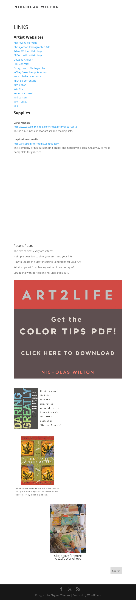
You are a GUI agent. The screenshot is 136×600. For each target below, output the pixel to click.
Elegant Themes (60, 595)
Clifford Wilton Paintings (28, 55)
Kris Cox (18, 89)
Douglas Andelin (23, 59)
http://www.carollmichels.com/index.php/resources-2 (45, 126)
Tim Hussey (20, 101)
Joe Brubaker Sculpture (27, 76)
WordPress (94, 595)
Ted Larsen (20, 97)
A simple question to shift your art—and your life (43, 256)
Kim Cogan (20, 85)
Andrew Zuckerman (25, 42)
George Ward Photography (29, 68)
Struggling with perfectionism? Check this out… (41, 272)
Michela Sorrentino (25, 80)
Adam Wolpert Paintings (28, 51)
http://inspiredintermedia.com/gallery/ (37, 143)
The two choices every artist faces (33, 251)
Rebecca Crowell (23, 93)
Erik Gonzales (22, 64)
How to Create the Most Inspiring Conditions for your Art (47, 261)
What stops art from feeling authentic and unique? (44, 267)
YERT (16, 106)
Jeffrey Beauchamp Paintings (31, 72)
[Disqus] (68, 198)
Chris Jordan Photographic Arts (32, 47)
